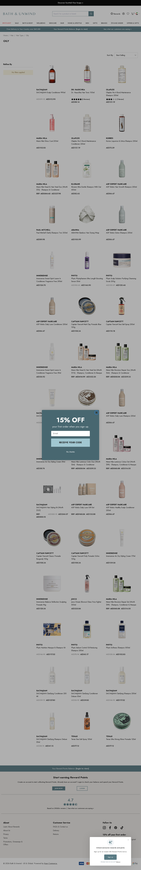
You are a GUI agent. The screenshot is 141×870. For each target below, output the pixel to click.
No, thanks (70, 452)
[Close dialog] (96, 412)
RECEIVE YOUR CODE (70, 442)
